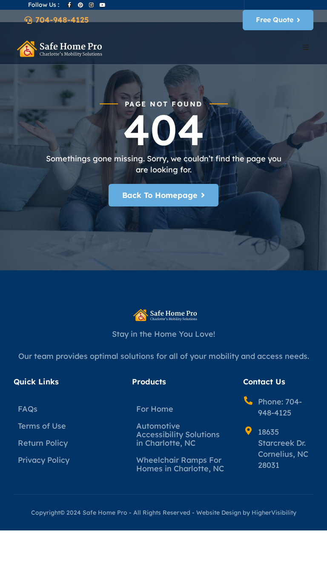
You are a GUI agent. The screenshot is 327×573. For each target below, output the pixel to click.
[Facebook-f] (69, 5)
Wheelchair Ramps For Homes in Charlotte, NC (180, 464)
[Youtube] (102, 5)
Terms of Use (42, 426)
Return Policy (43, 443)
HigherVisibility (274, 512)
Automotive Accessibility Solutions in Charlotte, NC (178, 434)
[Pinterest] (80, 5)
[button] (305, 47)
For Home (154, 409)
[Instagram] (91, 5)
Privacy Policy (43, 460)
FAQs (27, 409)
